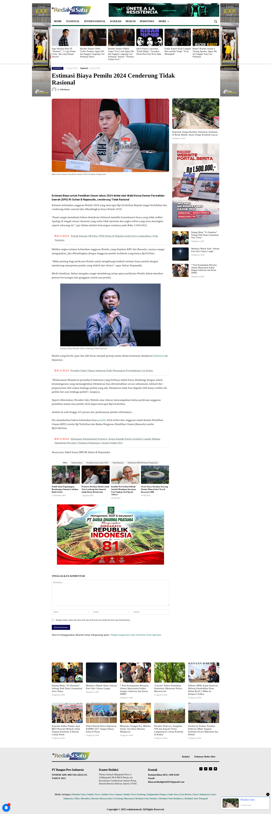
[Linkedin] (96, 183)
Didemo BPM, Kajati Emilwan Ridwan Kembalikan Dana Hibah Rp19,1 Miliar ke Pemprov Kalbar (203, 689)
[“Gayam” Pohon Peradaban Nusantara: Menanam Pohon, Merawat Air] (169, 672)
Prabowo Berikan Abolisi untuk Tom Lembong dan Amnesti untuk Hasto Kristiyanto (95, 489)
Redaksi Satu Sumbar (147, 798)
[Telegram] (111, 183)
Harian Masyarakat (102, 798)
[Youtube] (215, 769)
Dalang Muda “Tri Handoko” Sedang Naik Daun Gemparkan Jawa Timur (205, 235)
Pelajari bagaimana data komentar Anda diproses (136, 634)
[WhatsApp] (89, 183)
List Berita (185, 794)
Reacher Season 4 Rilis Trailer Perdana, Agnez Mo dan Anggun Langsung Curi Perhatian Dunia (92, 53)
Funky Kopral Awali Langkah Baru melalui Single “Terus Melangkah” (178, 51)
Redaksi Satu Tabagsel (196, 798)
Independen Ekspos (157, 794)
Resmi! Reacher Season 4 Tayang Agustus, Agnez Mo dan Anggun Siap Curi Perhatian (205, 53)
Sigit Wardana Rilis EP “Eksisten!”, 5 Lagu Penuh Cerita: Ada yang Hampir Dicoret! (63, 53)
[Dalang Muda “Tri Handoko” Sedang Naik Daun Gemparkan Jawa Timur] (180, 237)
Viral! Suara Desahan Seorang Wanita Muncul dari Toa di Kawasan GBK (154, 489)
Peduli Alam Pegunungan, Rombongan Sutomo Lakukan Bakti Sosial (65, 489)
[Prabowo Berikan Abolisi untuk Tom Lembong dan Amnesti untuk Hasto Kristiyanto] (96, 475)
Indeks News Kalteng (134, 794)
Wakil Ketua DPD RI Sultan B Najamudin (143, 463)
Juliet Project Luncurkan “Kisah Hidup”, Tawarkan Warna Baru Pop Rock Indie (148, 51)
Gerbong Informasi (124, 798)
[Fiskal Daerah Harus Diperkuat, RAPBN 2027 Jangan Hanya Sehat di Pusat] (101, 713)
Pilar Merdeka (82, 798)
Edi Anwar (65, 89)
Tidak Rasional (117, 463)
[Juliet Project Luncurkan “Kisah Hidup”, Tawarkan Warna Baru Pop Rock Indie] (149, 37)
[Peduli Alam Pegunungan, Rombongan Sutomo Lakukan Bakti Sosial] (66, 475)
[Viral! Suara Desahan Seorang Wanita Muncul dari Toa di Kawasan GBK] (155, 475)
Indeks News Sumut (112, 794)
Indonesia (159, 355)
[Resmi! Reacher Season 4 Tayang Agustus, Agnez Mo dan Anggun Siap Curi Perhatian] (206, 37)
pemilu (102, 420)
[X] (82, 183)
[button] (215, 21)
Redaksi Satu (79, 794)
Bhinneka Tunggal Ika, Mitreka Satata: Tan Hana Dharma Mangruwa (135, 729)
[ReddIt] (103, 183)
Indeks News (93, 794)
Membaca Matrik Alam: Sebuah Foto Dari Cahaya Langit (101, 687)
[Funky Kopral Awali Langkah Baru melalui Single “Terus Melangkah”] (178, 37)
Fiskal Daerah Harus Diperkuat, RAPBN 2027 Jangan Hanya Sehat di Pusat (101, 729)
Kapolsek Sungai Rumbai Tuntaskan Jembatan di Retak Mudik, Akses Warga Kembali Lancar (195, 133)
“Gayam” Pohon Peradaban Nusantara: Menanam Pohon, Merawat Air (168, 688)
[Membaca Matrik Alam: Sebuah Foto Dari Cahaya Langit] (180, 254)
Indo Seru (173, 794)
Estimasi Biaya (77, 463)
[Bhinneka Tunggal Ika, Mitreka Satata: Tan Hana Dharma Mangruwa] (135, 713)
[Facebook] (75, 183)
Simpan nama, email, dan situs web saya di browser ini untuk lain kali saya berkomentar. (93, 620)
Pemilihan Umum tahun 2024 (97, 463)
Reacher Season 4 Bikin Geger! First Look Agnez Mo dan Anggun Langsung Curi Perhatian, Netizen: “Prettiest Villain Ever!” (121, 54)
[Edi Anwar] (54, 89)
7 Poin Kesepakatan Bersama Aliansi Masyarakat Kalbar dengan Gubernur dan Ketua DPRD (204, 269)
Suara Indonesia (201, 794)
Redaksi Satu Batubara (171, 798)
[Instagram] (205, 769)
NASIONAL (57, 68)
